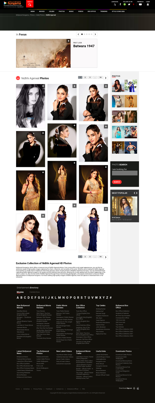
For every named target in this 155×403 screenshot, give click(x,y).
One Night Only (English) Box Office (84, 318)
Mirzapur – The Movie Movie (24, 318)
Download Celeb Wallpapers (121, 357)
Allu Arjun (99, 318)
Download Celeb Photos (124, 354)
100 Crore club (120, 320)
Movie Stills (40, 363)
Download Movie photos (124, 361)
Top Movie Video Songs (64, 354)
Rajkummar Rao (101, 334)
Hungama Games (101, 366)
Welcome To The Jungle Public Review (64, 322)
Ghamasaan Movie (23, 330)
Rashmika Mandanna (103, 322)
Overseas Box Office (122, 318)
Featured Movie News (24, 359)
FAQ (83, 389)
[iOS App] (138, 388)
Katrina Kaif (99, 311)
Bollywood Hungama (22, 15)
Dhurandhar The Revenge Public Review (64, 330)
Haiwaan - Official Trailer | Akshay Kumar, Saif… (84, 377)
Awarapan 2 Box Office (83, 337)
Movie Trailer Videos (63, 359)
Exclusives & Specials (63, 364)
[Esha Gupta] (131, 147)
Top (100, 305)
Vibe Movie (20, 332)
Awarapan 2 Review (43, 323)
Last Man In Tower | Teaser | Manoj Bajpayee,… (84, 357)
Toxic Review (41, 311)
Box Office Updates (23, 363)
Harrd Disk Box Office (83, 325)
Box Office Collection (122, 311)
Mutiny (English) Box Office (82, 322)
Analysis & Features (122, 313)
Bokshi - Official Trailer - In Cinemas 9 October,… (84, 369)
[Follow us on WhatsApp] (124, 4)
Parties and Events (42, 357)
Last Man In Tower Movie (25, 325)
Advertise (26, 389)
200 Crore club (120, 322)
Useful (101, 351)
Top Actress (120, 327)
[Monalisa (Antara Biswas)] (118, 101)
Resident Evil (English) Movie (24, 337)
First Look (77, 43)
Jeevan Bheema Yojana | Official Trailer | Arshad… (84, 365)
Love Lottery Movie (23, 334)
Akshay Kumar (100, 309)
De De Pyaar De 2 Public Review (64, 340)
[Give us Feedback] (140, 5)
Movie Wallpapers (42, 368)
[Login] (147, 4)
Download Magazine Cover (122, 372)
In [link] (21, 34)
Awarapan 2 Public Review (65, 317)
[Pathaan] (131, 132)
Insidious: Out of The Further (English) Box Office (83, 329)
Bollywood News (22, 357)
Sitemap (98, 368)
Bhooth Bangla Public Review (63, 326)
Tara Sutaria (100, 331)
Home (18, 389)
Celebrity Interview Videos (64, 357)
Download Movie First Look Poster (123, 368)
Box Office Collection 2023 (124, 329)
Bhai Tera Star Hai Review (45, 328)
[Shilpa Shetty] (118, 132)
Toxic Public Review (62, 311)
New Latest (64, 351)
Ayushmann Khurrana (103, 329)
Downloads (124, 351)
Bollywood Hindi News (24, 377)
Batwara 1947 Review (43, 317)
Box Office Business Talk (25, 366)
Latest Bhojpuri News (103, 357)
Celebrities (35, 292)
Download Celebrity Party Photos (124, 364)
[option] (56, 54)
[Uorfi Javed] (131, 86)
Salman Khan (100, 325)
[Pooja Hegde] (131, 116)
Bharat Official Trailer (102, 375)
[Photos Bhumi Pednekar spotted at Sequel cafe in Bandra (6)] (118, 147)
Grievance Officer (72, 389)
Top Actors (119, 324)
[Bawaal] (118, 116)
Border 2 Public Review (63, 337)
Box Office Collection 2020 (124, 336)
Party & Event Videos (63, 361)
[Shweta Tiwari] (118, 86)
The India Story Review (44, 338)
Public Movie (61, 306)
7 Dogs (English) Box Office (83, 314)
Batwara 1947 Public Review (63, 314)
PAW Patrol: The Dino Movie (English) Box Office (84, 334)
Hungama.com (101, 361)
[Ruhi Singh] (131, 101)
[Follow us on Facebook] (120, 4)
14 (100, 77)
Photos (32, 15)
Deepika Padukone (102, 316)
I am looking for (119, 169)
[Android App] (134, 388)
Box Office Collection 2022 (124, 331)
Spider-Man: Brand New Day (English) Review (44, 331)
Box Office (80, 306)
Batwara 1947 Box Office (84, 339)
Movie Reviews (22, 375)
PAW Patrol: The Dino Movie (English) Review (44, 314)
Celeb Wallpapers (42, 361)
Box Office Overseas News (25, 368)
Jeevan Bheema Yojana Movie (24, 322)
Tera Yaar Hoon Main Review (43, 335)
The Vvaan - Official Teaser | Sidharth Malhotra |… (84, 373)
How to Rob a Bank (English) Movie (23, 314)
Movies (20, 292)
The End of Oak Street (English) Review (44, 320)
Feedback (49, 389)
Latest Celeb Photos (43, 359)
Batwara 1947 (84, 46)
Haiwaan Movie (22, 327)
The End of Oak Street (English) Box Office (83, 342)
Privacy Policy (37, 389)
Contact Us (59, 389)
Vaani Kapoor (100, 320)
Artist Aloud (100, 364)
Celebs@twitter (101, 359)
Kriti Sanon (116, 217)
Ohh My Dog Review (43, 326)
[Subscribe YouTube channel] (133, 4)
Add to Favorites (69, 41)
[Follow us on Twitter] (129, 4)
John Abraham (101, 327)
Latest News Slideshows (25, 370)
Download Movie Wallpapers (121, 379)
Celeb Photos (40, 15)
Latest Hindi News (102, 354)
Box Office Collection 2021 (124, 334)
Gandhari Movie (22, 311)
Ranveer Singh (100, 313)
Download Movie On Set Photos (124, 376)
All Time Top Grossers (123, 315)
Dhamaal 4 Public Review (64, 319)
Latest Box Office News (24, 361)
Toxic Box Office (81, 311)
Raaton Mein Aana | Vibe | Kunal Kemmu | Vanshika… (84, 361)
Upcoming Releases (23, 372)
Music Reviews (101, 373)
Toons (39, 370)
